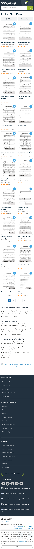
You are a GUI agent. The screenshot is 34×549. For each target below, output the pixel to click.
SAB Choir (16, 352)
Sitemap (4, 463)
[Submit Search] (30, 8)
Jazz (11, 329)
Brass (15, 316)
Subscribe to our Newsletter (12, 473)
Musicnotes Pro (6, 382)
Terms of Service (7, 428)
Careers (4, 406)
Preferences (5, 389)
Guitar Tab (6, 348)
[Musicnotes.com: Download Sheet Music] (8, 3)
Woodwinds (6, 316)
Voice (21, 311)
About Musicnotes (8, 402)
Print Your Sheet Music (8, 392)
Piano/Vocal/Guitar (8, 343)
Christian (5, 334)
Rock (4, 329)
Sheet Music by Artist (8, 445)
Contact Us (5, 421)
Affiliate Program (7, 417)
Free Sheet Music (7, 460)
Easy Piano (20, 343)
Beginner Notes (17, 348)
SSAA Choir (6, 357)
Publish (4, 413)
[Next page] (28, 300)
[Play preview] (14, 23)
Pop (23, 325)
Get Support (5, 396)
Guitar (14, 311)
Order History (6, 385)
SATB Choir (6, 352)
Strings (29, 311)
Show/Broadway (16, 334)
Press (4, 410)
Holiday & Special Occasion (10, 325)
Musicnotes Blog (7, 449)
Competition (5, 467)
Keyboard (5, 311)
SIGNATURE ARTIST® (8, 452)
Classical (18, 329)
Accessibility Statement (8, 424)
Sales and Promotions (8, 456)
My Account (6, 378)
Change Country (5, 521)
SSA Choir (26, 352)
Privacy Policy (6, 432)
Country (27, 329)
